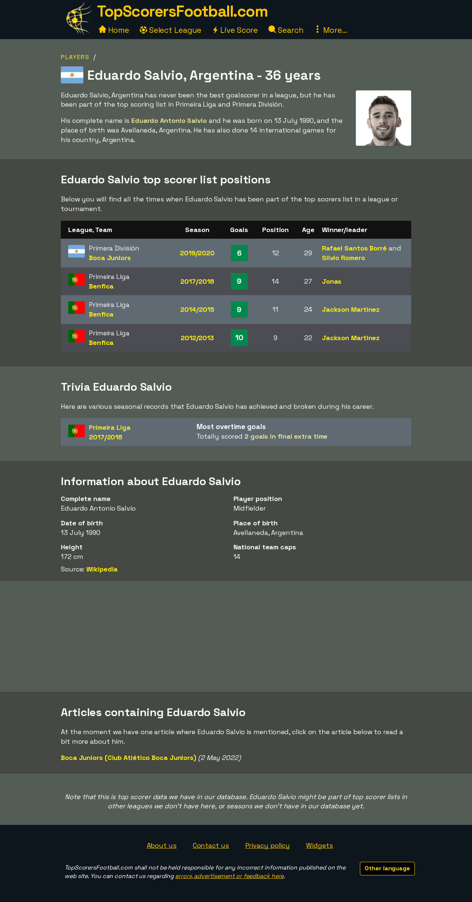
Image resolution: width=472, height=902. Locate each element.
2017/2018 (197, 281)
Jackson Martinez (350, 309)
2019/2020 (197, 253)
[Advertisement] (236, 636)
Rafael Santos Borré (354, 248)
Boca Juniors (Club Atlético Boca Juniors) (128, 757)
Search (289, 30)
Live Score (238, 30)
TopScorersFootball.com (182, 11)
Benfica (101, 286)
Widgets (319, 845)
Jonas (332, 281)
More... (334, 30)
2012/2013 (197, 338)
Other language (387, 868)
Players (75, 57)
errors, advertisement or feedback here (229, 876)
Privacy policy (267, 845)
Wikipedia (102, 569)
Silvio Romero (343, 257)
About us (162, 845)
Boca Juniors (110, 257)
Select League (174, 30)
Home (117, 30)
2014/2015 (197, 309)
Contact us (211, 845)
